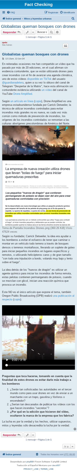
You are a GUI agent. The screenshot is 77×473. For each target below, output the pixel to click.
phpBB (29, 462)
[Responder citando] (65, 45)
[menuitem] (11, 12)
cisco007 (56, 465)
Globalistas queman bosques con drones (38, 26)
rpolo (4, 42)
